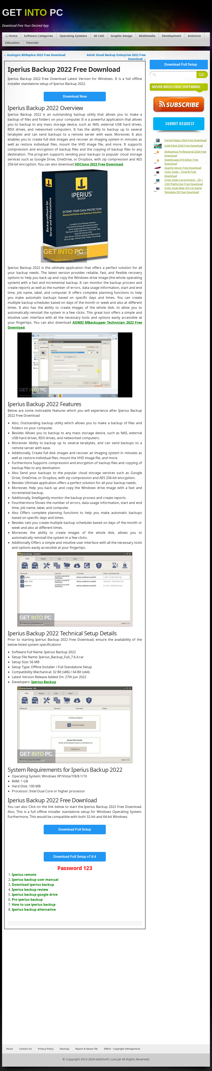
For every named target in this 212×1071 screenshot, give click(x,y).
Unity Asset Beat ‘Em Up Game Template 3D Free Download (183, 190)
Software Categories (38, 36)
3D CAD (99, 36)
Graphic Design (121, 36)
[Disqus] (75, 989)
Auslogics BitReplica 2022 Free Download (36, 55)
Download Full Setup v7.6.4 (74, 856)
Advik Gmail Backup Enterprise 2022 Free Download (116, 57)
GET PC (32, 12)
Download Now (75, 96)
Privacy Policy (45, 1048)
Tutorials (32, 43)
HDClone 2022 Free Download (99, 164)
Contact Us (25, 1048)
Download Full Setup (74, 829)
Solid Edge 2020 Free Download (183, 145)
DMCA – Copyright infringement (122, 1048)
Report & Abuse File (86, 1048)
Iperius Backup (43, 682)
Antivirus (194, 36)
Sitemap (64, 1048)
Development (171, 36)
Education (12, 43)
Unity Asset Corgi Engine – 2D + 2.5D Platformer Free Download (183, 182)
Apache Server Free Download (182, 168)
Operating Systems (73, 36)
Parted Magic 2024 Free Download (185, 140)
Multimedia (147, 36)
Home (13, 36)
